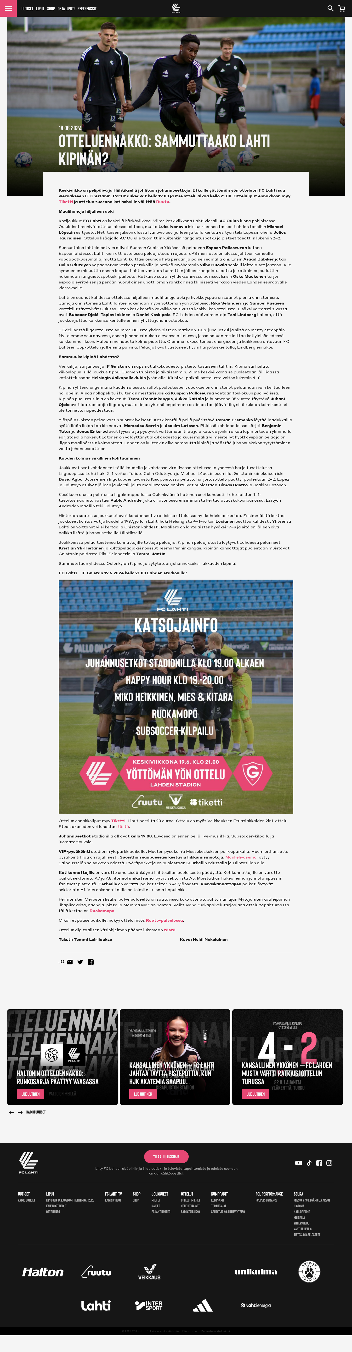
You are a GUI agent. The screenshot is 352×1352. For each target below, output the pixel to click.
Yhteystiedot (302, 1223)
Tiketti (66, 201)
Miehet (156, 1200)
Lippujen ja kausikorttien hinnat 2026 (70, 1200)
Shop (51, 8)
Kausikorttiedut (56, 1205)
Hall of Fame (302, 1211)
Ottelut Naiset (190, 1205)
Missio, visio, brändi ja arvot (312, 1200)
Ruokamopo (102, 910)
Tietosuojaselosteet (307, 1234)
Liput (40, 8)
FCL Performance (266, 1200)
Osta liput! (66, 8)
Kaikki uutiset (35, 1111)
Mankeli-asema (241, 856)
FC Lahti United (161, 1211)
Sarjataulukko (190, 1211)
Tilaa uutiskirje (166, 1156)
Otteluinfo (53, 1211)
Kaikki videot (113, 1200)
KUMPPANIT (217, 1200)
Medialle (299, 1217)
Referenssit (87, 8)
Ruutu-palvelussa (164, 920)
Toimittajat (218, 1205)
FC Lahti (137, 1331)
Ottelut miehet (190, 1200)
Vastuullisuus (303, 1228)
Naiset (156, 1205)
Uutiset (27, 8)
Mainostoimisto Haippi (215, 1331)
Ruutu (162, 201)
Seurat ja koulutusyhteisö (228, 1211)
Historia (299, 1205)
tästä (123, 826)
